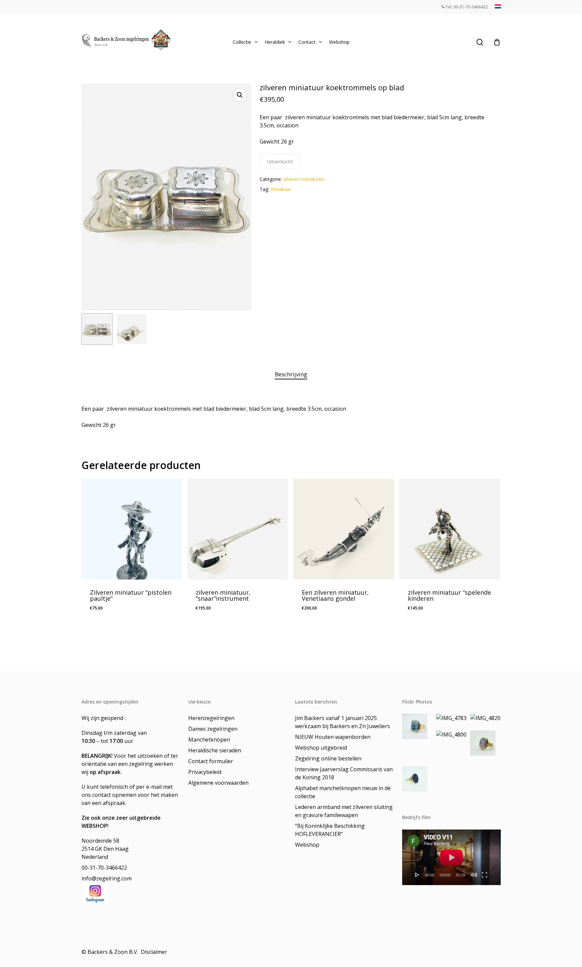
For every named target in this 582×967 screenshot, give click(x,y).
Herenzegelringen (211, 718)
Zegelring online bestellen (328, 758)
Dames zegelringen (212, 728)
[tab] (291, 374)
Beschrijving (291, 374)
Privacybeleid (204, 772)
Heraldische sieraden (214, 750)
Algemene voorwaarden (218, 782)
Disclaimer (154, 952)
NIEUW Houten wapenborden (332, 737)
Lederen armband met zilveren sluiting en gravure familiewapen (344, 811)
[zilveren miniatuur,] (237, 529)
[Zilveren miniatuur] (132, 529)
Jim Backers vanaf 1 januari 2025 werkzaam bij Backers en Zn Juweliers (342, 722)
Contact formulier (210, 761)
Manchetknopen (209, 739)
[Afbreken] (474, 874)
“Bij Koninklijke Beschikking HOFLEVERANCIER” (330, 830)
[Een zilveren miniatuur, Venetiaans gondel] (343, 529)
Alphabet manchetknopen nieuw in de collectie (343, 792)
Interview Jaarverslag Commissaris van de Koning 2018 (344, 773)
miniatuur (280, 189)
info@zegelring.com (107, 878)
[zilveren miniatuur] (449, 529)
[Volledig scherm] (484, 874)
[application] (451, 857)
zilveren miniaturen (303, 179)
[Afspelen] (417, 874)
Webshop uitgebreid (321, 747)
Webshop (307, 844)
